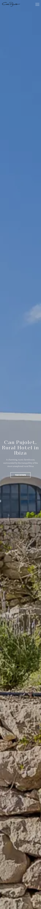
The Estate (20, 475)
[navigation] (11, 4)
